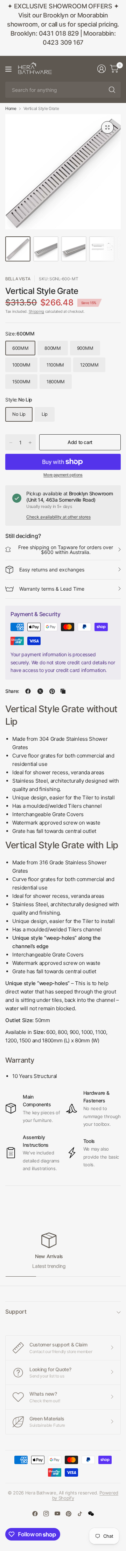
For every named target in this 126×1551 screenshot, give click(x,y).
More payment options (63, 474)
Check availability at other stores (58, 516)
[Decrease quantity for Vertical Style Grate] (11, 443)
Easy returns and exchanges (51, 570)
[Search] (112, 90)
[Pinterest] (68, 1513)
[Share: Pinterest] (52, 691)
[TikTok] (79, 1513)
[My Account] (101, 68)
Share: (12, 691)
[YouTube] (57, 1513)
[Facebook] (35, 1513)
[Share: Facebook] (28, 691)
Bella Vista (17, 278)
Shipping (36, 311)
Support (16, 1311)
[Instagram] (46, 1513)
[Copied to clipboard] (63, 691)
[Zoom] (107, 127)
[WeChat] (91, 1513)
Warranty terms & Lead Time (51, 589)
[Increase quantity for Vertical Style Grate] (30, 443)
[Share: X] (40, 691)
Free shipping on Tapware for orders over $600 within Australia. (65, 549)
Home (10, 108)
